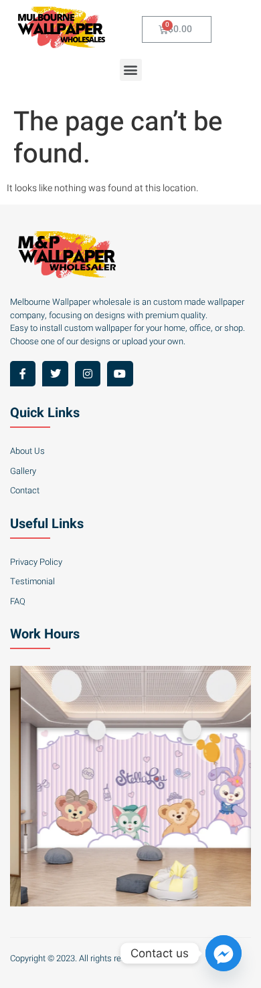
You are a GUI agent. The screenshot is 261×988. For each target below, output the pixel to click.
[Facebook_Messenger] (223, 953)
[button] (131, 70)
